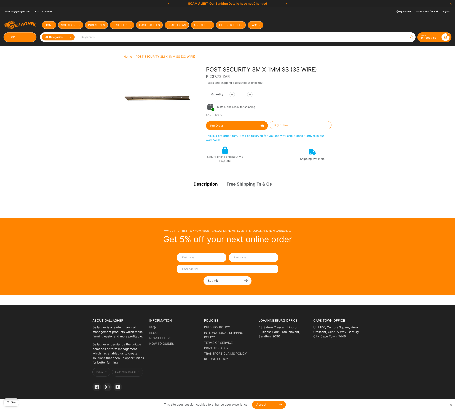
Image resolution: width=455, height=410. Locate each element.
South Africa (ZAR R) (427, 11)
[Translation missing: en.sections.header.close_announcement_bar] (450, 3)
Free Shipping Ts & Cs (249, 184)
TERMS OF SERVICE (218, 343)
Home (128, 56)
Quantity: (217, 94)
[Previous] (169, 3)
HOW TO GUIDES (161, 343)
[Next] (286, 3)
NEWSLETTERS (160, 338)
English (446, 11)
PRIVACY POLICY (216, 348)
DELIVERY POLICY (217, 327)
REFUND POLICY (216, 359)
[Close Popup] (451, 405)
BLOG (153, 333)
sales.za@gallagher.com (17, 11)
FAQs (153, 327)
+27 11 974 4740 (43, 11)
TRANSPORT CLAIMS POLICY (225, 353)
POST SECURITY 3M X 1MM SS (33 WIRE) (165, 56)
